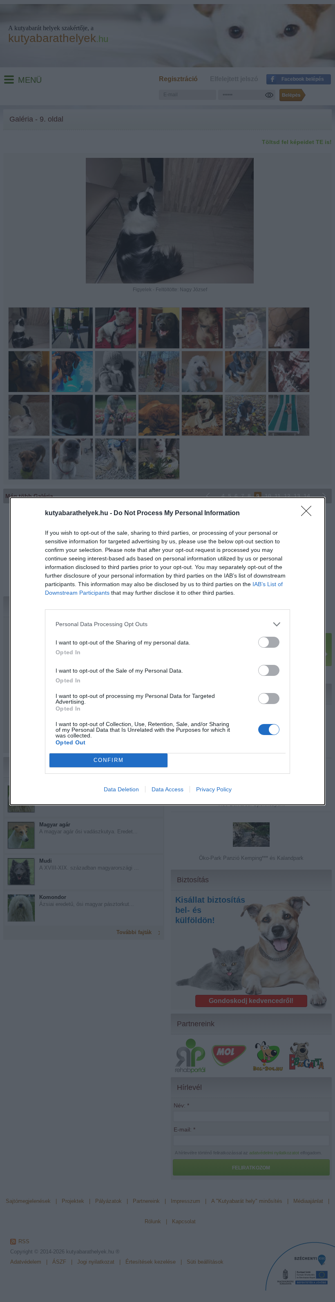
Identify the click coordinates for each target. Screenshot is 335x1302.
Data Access (167, 789)
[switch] (268, 642)
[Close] (309, 513)
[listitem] (167, 624)
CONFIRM (109, 760)
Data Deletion (121, 789)
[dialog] (167, 651)
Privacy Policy (214, 789)
